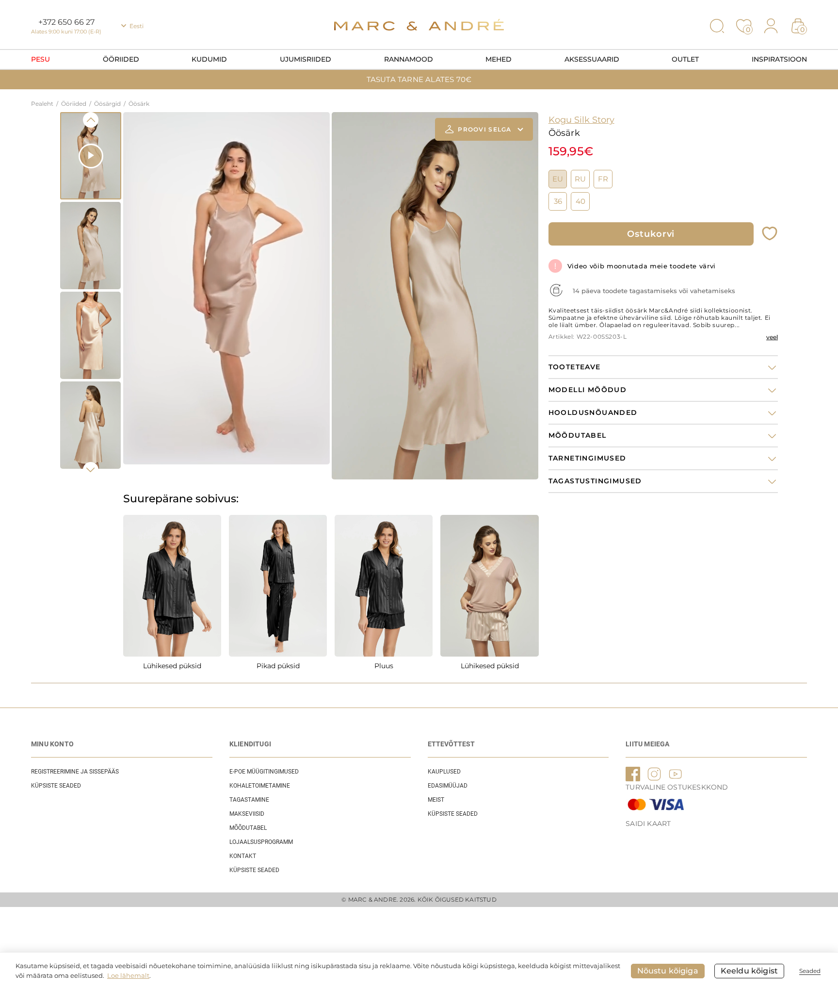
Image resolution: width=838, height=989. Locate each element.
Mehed (498, 59)
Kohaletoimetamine (259, 785)
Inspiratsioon (779, 59)
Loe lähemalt (128, 975)
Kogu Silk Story (581, 120)
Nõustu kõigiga (667, 970)
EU (557, 179)
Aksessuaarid (591, 59)
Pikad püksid (278, 665)
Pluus (383, 665)
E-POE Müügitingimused (264, 771)
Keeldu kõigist (749, 970)
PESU (40, 59)
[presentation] (133, 270)
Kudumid (209, 59)
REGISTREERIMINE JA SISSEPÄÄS (75, 771)
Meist (436, 799)
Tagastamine (249, 799)
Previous (90, 120)
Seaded (810, 970)
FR (603, 179)
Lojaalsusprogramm (261, 842)
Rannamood (408, 59)
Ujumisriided (305, 59)
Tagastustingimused (595, 481)
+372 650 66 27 (66, 22)
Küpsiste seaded (56, 785)
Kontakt (242, 856)
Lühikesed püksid (172, 665)
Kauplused (444, 771)
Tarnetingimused (587, 458)
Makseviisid (246, 813)
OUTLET (685, 59)
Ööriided (121, 59)
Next (90, 470)
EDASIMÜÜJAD (447, 785)
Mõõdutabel (248, 827)
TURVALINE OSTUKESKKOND (677, 787)
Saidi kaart (648, 823)
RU (580, 179)
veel (772, 337)
